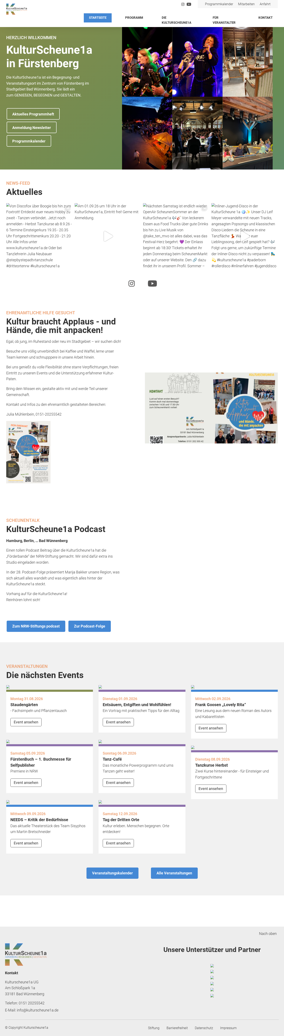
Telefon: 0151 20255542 (24, 1003)
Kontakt (265, 18)
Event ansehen (26, 722)
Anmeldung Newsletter (31, 127)
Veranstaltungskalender (112, 873)
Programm (134, 18)
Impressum (228, 1028)
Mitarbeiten (246, 4)
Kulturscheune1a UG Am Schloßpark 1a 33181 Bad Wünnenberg (24, 988)
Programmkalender (219, 4)
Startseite (97, 18)
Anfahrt (265, 4)
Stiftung (153, 1028)
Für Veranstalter (224, 20)
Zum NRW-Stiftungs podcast (36, 626)
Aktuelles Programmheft (33, 114)
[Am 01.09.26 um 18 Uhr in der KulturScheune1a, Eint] (108, 236)
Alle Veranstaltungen (174, 873)
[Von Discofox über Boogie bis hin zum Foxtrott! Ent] (39, 236)
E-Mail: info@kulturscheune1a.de (31, 1010)
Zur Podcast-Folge (89, 626)
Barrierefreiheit (177, 1028)
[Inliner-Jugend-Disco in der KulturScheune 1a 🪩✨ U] (244, 236)
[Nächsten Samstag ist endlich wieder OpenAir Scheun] (176, 236)
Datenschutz (204, 1028)
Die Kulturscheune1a (176, 20)
